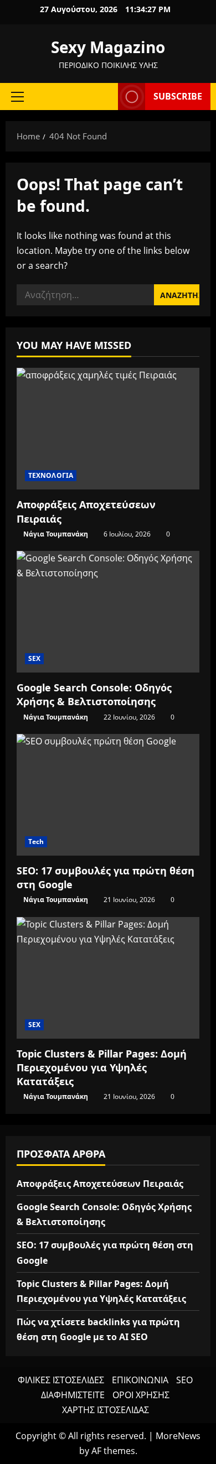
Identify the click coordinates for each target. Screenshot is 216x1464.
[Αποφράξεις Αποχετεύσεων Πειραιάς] (108, 428)
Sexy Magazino (108, 47)
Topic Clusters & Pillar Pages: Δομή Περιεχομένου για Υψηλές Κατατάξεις (102, 1067)
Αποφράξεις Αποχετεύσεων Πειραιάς (100, 1184)
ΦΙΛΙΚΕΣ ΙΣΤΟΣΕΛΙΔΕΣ (61, 1380)
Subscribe (177, 96)
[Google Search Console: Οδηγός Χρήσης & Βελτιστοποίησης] (108, 612)
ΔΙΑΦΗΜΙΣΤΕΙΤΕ (73, 1395)
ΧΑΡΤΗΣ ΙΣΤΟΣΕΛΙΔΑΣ (105, 1410)
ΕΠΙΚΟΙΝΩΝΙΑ (140, 1380)
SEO (184, 1380)
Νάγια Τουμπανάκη (55, 534)
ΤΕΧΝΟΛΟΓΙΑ (50, 475)
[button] (17, 96)
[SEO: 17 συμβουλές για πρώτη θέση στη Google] (108, 795)
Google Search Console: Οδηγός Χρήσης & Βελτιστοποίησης (94, 694)
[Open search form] (104, 96)
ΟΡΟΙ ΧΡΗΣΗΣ (140, 1395)
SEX (34, 658)
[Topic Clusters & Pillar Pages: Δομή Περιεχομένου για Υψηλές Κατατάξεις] (108, 978)
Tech (36, 841)
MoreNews (178, 1436)
